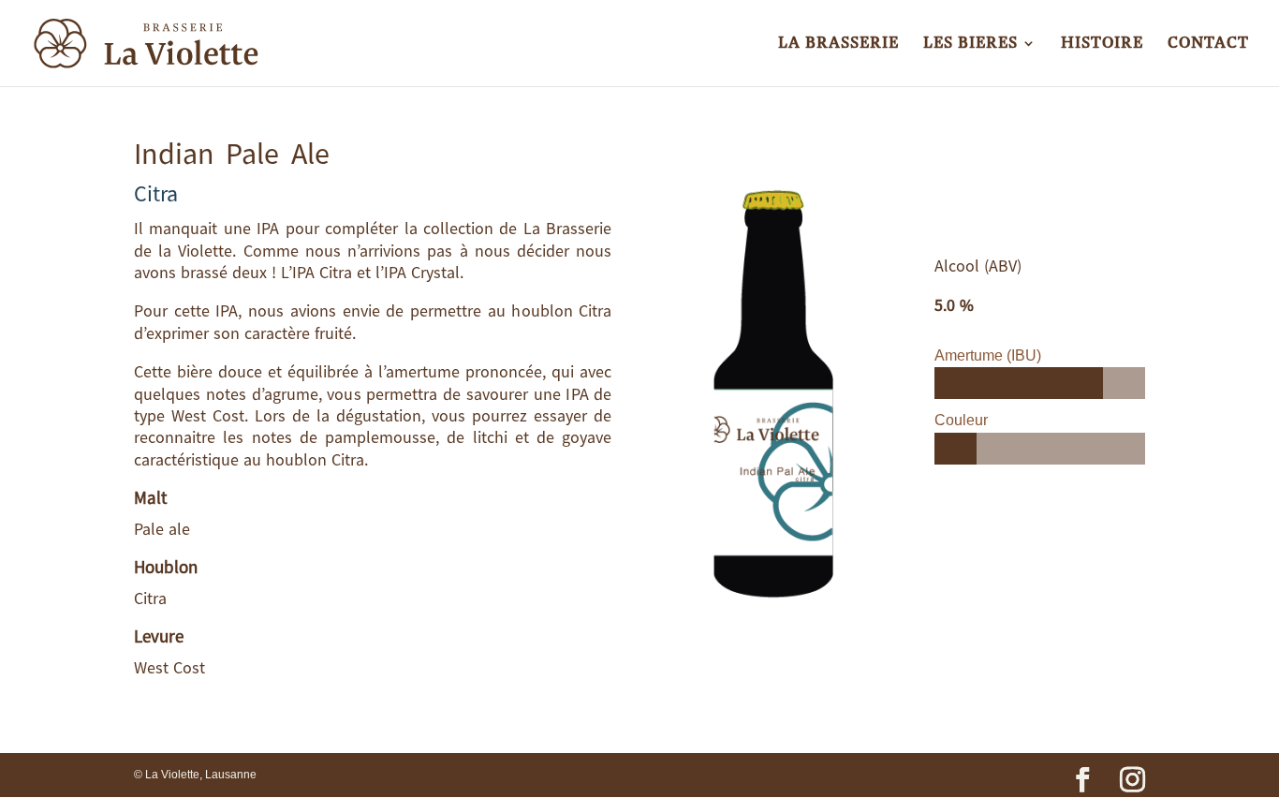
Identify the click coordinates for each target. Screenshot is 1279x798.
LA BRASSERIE (838, 45)
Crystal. (437, 272)
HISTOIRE (1102, 45)
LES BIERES (970, 45)
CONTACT (1208, 45)
